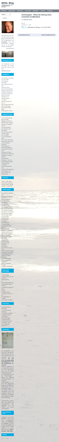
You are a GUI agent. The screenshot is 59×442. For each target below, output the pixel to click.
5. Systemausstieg (5, 319)
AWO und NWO (5, 119)
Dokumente (35, 10)
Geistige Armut (5, 218)
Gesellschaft (11, 10)
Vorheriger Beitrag (24, 35)
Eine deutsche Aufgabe (6, 213)
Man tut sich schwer (6, 235)
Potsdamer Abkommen (7, 92)
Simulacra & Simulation (6, 93)
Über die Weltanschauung (7, 169)
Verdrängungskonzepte (7, 254)
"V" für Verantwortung (6, 118)
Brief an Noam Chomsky (7, 122)
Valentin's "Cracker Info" (7, 186)
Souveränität (4, 246)
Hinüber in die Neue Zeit (7, 232)
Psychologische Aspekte (7, 161)
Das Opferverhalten (6, 127)
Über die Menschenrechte (7, 104)
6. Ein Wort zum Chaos (6, 321)
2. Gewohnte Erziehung (6, 313)
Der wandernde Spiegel (7, 210)
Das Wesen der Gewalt (6, 132)
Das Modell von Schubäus (7, 78)
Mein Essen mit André (6, 236)
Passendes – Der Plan (6, 160)
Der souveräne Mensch (6, 207)
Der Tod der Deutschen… (7, 139)
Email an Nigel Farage (6, 215)
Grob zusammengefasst (7, 89)
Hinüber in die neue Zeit (7, 90)
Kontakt (43, 10)
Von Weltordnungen (6, 258)
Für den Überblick (5, 143)
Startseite (3, 10)
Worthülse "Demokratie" (7, 266)
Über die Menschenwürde (7, 250)
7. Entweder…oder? (6, 322)
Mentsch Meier (4, 158)
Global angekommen (6, 226)
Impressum (49, 10)
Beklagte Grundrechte (6, 121)
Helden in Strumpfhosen (7, 230)
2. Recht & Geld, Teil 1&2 (7, 276)
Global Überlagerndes (6, 147)
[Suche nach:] (7, 18)
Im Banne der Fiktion (6, 152)
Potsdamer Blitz (5, 241)
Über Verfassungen (6, 106)
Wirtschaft (20, 10)
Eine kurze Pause (5, 87)
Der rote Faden (5, 79)
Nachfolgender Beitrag (48, 35)
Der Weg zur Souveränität (7, 212)
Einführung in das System (7, 141)
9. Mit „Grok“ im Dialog (6, 300)
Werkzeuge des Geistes (7, 110)
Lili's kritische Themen (6, 233)
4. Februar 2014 (27, 20)
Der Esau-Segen (5, 133)
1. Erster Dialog (5, 275)
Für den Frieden (5, 216)
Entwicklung (8, 46)
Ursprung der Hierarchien (7, 252)
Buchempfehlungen (6, 199)
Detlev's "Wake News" (6, 181)
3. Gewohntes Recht (6, 315)
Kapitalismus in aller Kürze (7, 153)
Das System (28, 10)
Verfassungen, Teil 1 (6, 171)
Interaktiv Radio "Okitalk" (7, 184)
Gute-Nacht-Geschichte (7, 183)
